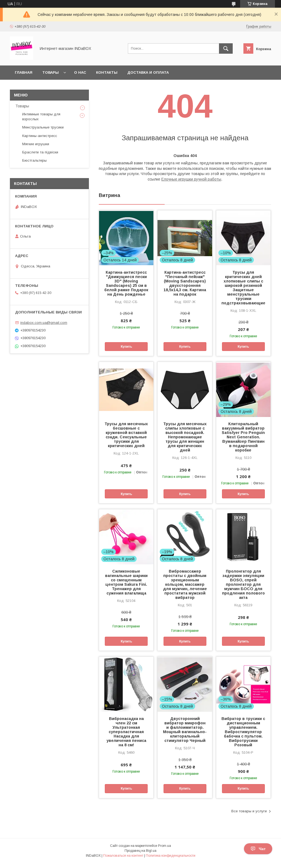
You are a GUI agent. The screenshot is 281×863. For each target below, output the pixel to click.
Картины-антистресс (39, 136)
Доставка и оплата (148, 72)
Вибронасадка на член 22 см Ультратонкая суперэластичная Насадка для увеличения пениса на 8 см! (126, 731)
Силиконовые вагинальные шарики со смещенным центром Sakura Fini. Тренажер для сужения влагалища (126, 582)
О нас (80, 72)
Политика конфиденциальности (170, 856)
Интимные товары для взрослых (41, 116)
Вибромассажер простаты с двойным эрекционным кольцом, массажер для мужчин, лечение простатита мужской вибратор (185, 584)
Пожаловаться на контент (123, 856)
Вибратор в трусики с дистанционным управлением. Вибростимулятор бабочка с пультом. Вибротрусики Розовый (243, 731)
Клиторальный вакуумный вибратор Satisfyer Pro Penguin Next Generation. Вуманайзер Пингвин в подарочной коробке (243, 437)
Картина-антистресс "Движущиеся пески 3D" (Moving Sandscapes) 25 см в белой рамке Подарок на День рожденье (126, 283)
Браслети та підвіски (40, 152)
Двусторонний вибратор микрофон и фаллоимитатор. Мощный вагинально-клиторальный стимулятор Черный (185, 729)
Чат (262, 849)
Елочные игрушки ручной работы (191, 179)
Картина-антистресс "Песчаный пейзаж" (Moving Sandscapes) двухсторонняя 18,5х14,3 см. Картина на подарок (185, 283)
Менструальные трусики (43, 127)
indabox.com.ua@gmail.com (43, 323)
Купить (126, 346)
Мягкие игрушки (35, 144)
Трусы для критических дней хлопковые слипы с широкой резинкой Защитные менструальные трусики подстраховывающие (243, 287)
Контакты (106, 72)
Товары (50, 72)
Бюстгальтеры (34, 160)
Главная (23, 72)
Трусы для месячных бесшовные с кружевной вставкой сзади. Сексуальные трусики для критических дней (126, 435)
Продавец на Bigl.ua (140, 851)
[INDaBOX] (21, 58)
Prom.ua (164, 846)
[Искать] (226, 48)
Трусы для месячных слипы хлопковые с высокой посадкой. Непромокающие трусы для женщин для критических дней (185, 437)
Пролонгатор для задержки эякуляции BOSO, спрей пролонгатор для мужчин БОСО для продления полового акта (243, 584)
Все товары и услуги (249, 811)
